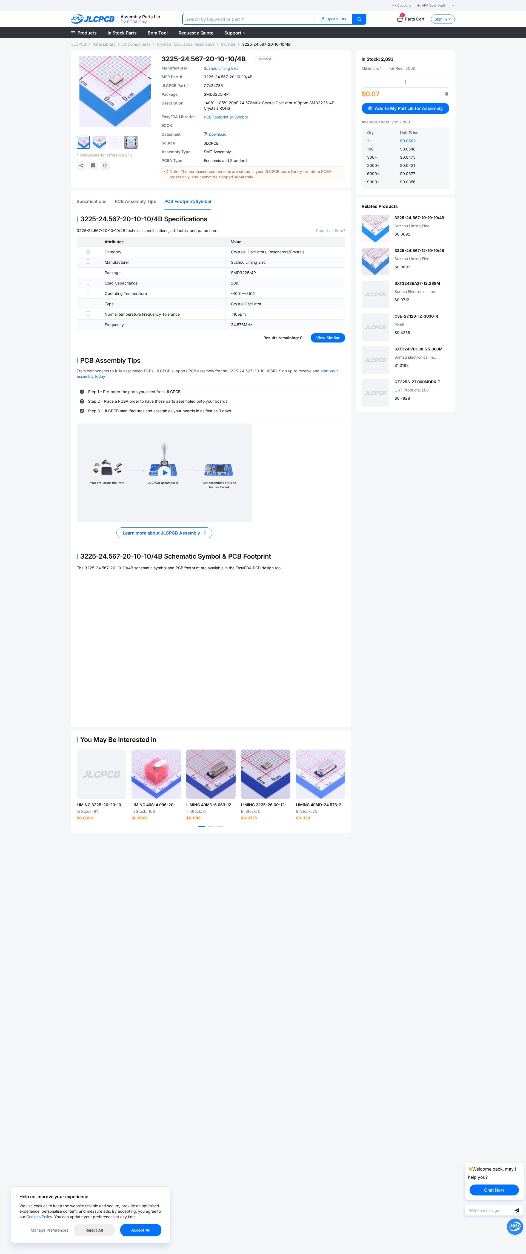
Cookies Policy (39, 1216)
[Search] (359, 19)
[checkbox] (88, 251)
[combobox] (248, 19)
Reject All (94, 1230)
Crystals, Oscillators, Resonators (186, 44)
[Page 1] (201, 826)
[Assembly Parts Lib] (93, 19)
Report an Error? (330, 230)
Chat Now (494, 1190)
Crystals (228, 44)
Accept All (140, 1230)
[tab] (92, 201)
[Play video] (164, 473)
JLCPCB (78, 44)
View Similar (328, 337)
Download (218, 134)
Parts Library (104, 44)
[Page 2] (211, 826)
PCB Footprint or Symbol (226, 117)
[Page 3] (220, 826)
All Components (136, 44)
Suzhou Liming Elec (221, 68)
